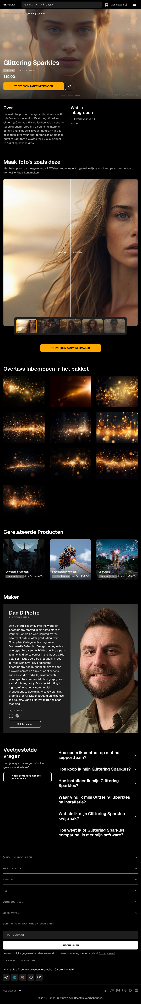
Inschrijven (70, 945)
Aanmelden (119, 5)
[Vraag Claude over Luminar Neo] (22, 977)
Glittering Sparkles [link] (36, 13)
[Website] (17, 716)
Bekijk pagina (24, 724)
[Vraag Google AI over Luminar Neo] (39, 977)
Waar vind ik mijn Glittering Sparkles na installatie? (98, 800)
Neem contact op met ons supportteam (26, 777)
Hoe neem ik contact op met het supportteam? (98, 755)
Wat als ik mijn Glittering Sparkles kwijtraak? (98, 816)
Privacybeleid (107, 953)
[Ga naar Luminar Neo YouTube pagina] (124, 991)
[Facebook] (11, 716)
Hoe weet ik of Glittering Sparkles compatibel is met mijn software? (98, 832)
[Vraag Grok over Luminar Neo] (31, 977)
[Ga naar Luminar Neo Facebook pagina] (105, 991)
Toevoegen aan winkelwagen (33, 86)
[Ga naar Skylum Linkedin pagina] (118, 991)
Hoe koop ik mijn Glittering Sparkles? (98, 769)
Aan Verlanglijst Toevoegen (23, 554)
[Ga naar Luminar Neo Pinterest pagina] (136, 991)
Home (6, 13)
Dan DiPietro (29, 70)
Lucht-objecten (14, 576)
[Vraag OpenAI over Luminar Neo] (6, 977)
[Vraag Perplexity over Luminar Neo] (14, 977)
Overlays (18, 13)
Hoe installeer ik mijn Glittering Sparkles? (98, 783)
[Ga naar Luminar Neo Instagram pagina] (111, 991)
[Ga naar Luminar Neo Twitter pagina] (130, 991)
